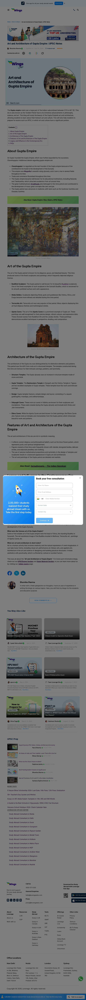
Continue (44, 520)
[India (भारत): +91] (38, 498)
